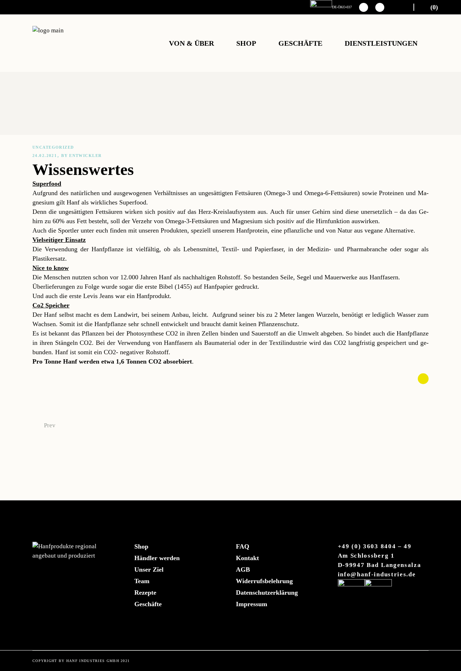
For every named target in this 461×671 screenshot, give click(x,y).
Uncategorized (53, 147)
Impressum (251, 604)
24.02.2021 (44, 155)
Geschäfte (148, 604)
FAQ (242, 546)
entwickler (85, 155)
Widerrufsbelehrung (264, 581)
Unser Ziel (149, 569)
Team (141, 581)
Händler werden (157, 558)
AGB (243, 569)
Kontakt (247, 558)
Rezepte (145, 592)
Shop (141, 546)
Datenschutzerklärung (267, 592)
